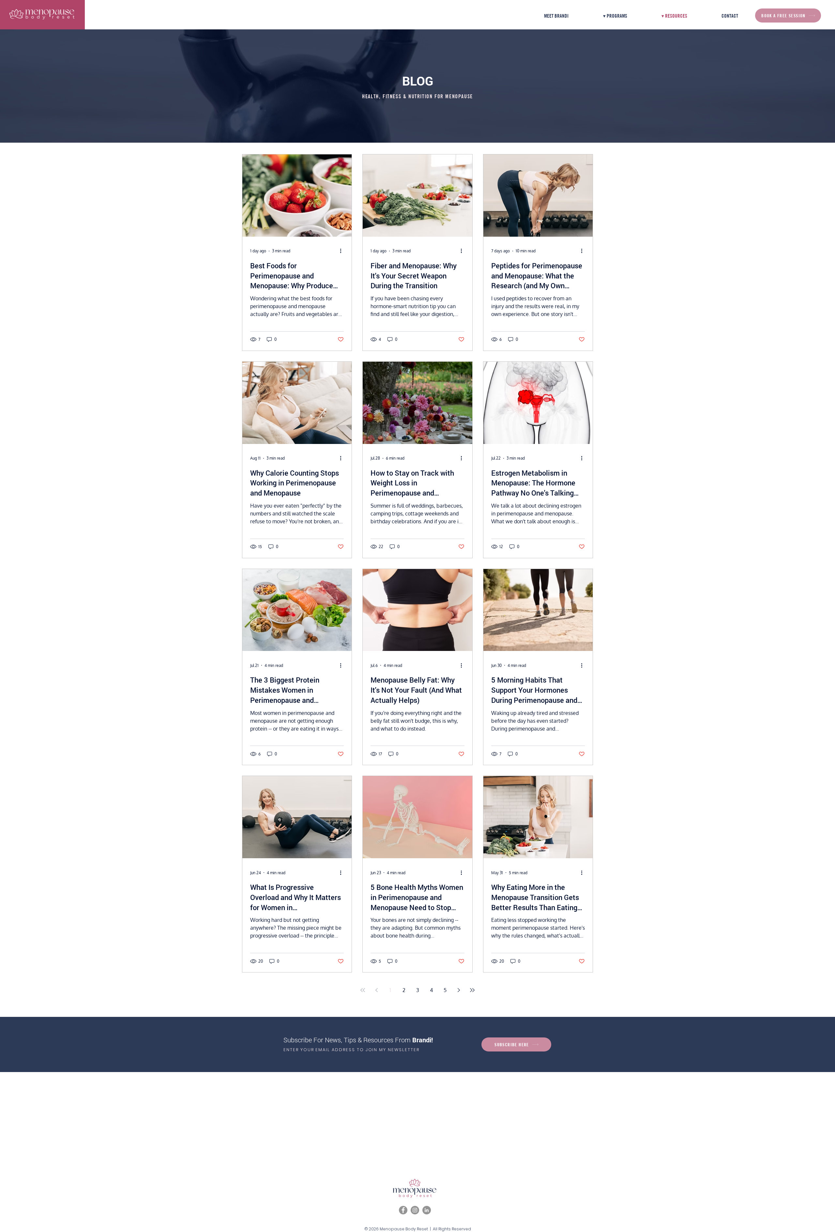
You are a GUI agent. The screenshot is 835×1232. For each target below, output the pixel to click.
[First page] (363, 990)
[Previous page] (376, 990)
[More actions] (343, 251)
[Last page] (472, 990)
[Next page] (458, 990)
